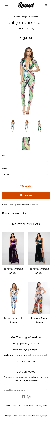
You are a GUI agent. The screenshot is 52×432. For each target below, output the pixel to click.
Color (4, 169)
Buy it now (26, 195)
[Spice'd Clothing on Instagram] (29, 397)
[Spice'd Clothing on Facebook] (23, 397)
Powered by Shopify (40, 416)
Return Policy (28, 406)
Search (7, 406)
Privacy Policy (41, 406)
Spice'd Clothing (26, 28)
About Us (16, 406)
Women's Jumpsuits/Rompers (26, 17)
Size (3, 156)
